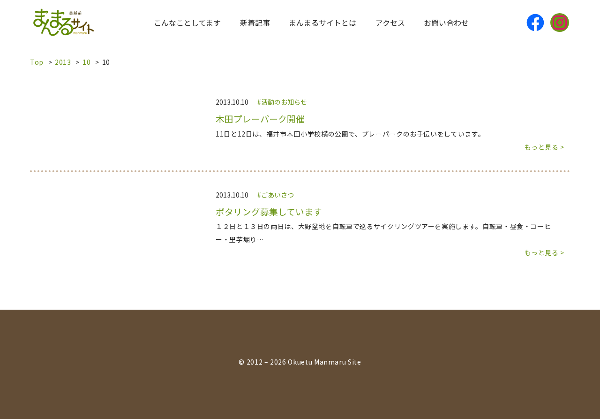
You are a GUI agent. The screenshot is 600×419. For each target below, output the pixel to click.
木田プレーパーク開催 (260, 119)
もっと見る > (544, 147)
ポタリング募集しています (269, 211)
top (37, 62)
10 (86, 62)
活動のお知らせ (284, 102)
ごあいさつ (277, 194)
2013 (63, 62)
